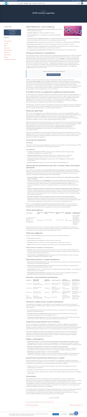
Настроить (64, 414)
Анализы (21, 3)
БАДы (30, 3)
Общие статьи (41, 3)
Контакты (73, 0)
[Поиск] (17, 3)
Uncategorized (7, 41)
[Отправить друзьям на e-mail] (54, 398)
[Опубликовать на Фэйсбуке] (50, 398)
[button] (79, 1)
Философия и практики (10, 59)
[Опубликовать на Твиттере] (52, 398)
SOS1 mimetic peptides (75, 405)
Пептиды (26, 3)
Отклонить (73, 414)
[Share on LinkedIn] (58, 398)
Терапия (6, 57)
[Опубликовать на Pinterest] (56, 398)
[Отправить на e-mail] (82, 1)
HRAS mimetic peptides (32, 405)
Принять (55, 414)
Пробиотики (35, 3)
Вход (79, 3)
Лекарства (7, 48)
